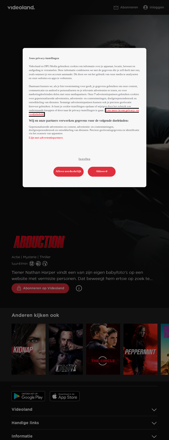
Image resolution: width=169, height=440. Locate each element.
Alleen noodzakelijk (68, 171)
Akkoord (101, 171)
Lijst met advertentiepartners (46, 137)
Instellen (84, 159)
